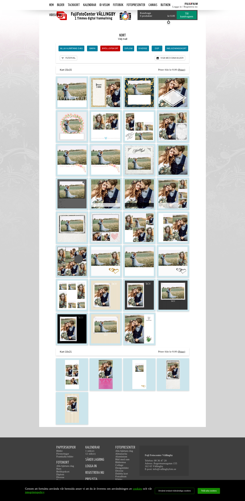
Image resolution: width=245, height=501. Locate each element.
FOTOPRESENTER (125, 447)
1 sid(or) (89, 451)
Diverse (60, 477)
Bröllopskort (62, 471)
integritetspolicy (34, 492)
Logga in (177, 6)
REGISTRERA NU (94, 473)
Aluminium (121, 456)
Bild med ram (122, 459)
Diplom (60, 474)
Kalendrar (89, 5)
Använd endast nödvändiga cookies (174, 491)
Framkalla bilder (64, 456)
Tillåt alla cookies (209, 491)
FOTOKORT (62, 462)
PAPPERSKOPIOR (66, 447)
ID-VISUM (105, 5)
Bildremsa (120, 462)
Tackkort (74, 5)
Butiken (165, 5)
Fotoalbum (120, 476)
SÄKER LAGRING (94, 460)
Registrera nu (191, 6)
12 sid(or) (90, 453)
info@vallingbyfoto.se (164, 469)
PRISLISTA (91, 479)
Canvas (152, 5)
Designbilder (122, 468)
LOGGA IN (91, 466)
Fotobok (118, 5)
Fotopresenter (136, 5)
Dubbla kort (121, 473)
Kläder (118, 479)
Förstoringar (62, 453)
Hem (51, 5)
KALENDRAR (92, 447)
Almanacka (121, 453)
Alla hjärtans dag (65, 466)
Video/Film (55, 15)
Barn (58, 468)
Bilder (60, 5)
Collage (119, 465)
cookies (137, 488)
